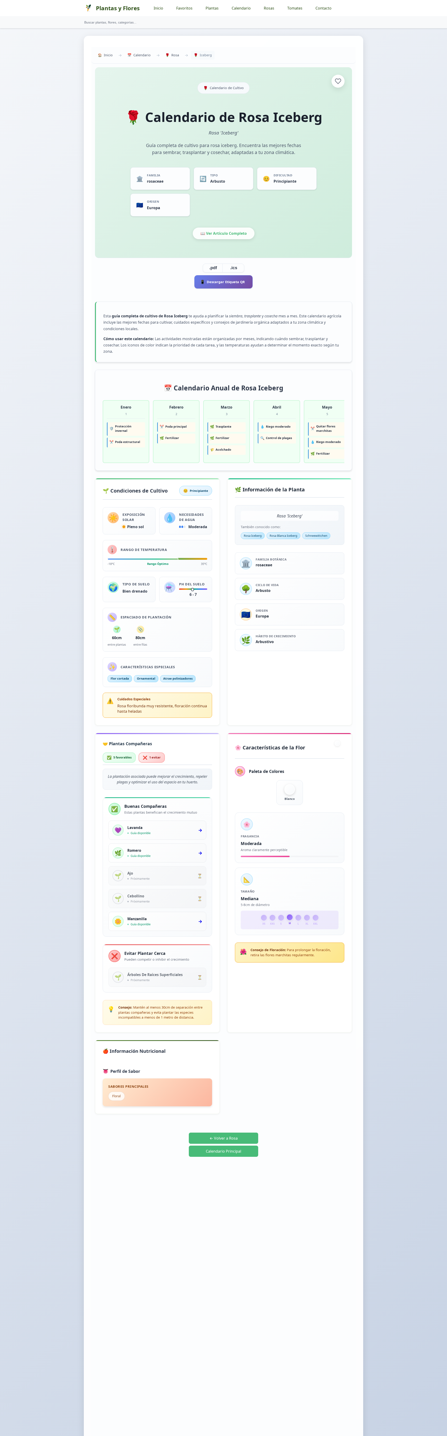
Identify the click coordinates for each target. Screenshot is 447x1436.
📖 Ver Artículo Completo (223, 233)
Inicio (158, 8)
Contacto (323, 8)
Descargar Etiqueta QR (222, 281)
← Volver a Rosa (224, 1138)
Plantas (212, 8)
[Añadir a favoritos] (338, 81)
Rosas (269, 8)
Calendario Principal (223, 1151)
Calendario (241, 8)
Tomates (294, 8)
